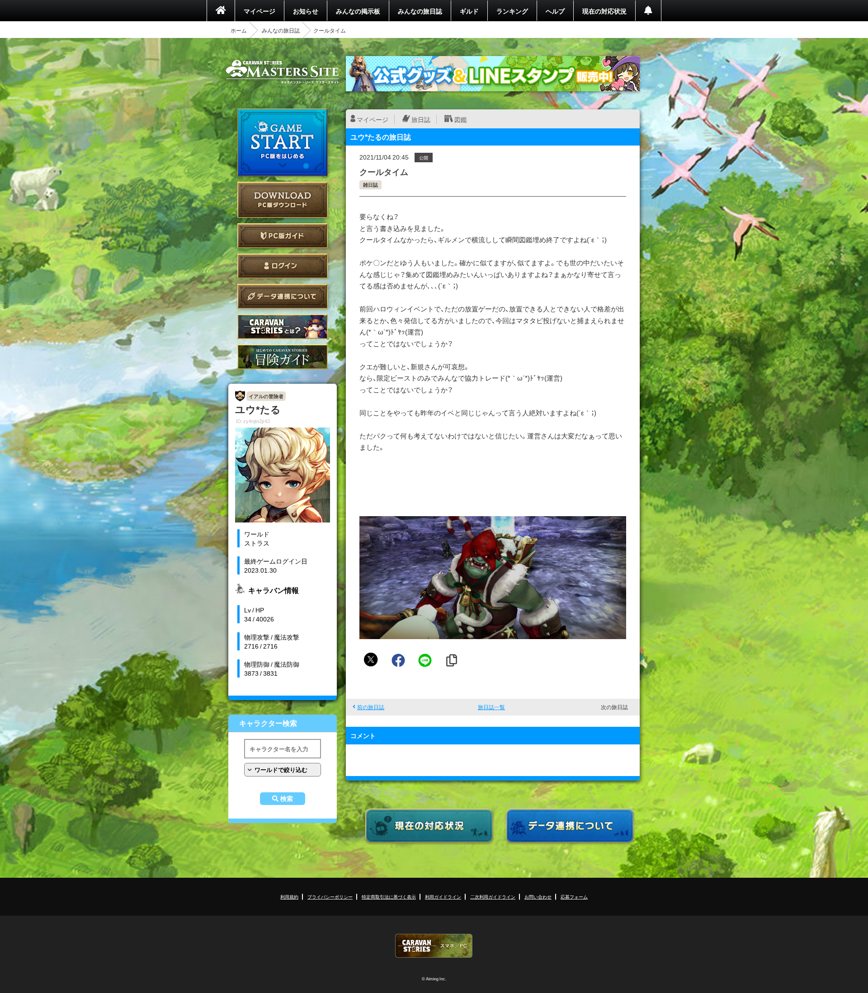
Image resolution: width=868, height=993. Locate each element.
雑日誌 (370, 184)
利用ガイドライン (443, 896)
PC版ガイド (282, 235)
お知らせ (305, 10)
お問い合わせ (538, 896)
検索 (286, 798)
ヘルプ (555, 10)
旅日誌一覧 (491, 707)
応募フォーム (574, 896)
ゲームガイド (282, 356)
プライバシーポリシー (330, 896)
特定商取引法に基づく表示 (389, 896)
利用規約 (289, 896)
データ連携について (282, 296)
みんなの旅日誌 (420, 10)
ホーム (239, 30)
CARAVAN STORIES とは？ (282, 326)
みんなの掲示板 (358, 10)
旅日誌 (420, 119)
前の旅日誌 (370, 707)
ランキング (512, 10)
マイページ (259, 10)
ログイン (282, 266)
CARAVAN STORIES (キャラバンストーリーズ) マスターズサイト (282, 72)
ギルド (469, 10)
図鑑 (460, 119)
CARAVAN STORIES (434, 946)
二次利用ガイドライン (492, 896)
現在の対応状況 (604, 10)
